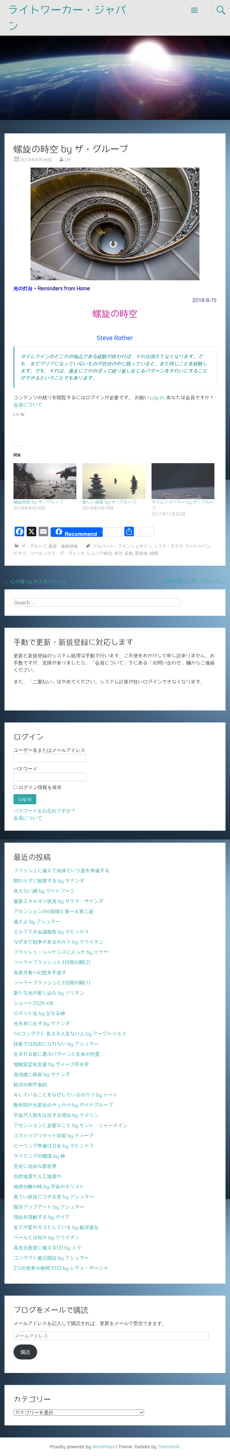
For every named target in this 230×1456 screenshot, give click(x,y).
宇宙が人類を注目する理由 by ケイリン (56, 1115)
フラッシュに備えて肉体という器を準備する (61, 870)
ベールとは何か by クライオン (46, 1237)
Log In (157, 397)
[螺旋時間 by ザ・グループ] (44, 481)
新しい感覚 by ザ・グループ (109, 502)
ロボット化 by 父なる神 (39, 1013)
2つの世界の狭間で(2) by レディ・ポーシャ (60, 1268)
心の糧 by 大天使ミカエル (35, 581)
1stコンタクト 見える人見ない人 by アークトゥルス (69, 1033)
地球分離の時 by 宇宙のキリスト (48, 1186)
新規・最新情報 (63, 546)
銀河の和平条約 (30, 1084)
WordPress (103, 1447)
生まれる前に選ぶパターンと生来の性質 (56, 1054)
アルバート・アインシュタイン (122, 546)
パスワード (25, 768)
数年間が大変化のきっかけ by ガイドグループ (63, 1105)
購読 (25, 1352)
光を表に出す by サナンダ (41, 1023)
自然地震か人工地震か (37, 1176)
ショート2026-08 (33, 1003)
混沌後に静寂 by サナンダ (41, 1074)
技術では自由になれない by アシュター (56, 1043)
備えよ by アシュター (36, 921)
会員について (27, 404)
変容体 (141, 553)
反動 (129, 553)
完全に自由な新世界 (35, 1166)
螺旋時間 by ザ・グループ (38, 502)
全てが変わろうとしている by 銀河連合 (56, 1227)
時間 (154, 553)
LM (68, 160)
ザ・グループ (33, 546)
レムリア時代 (99, 553)
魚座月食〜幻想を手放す (39, 972)
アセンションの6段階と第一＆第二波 (53, 911)
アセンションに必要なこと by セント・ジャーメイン (70, 1125)
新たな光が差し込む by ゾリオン (48, 992)
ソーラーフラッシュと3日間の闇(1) (51, 982)
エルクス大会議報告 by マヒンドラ (51, 931)
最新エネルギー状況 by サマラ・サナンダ (58, 901)
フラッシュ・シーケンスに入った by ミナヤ (60, 952)
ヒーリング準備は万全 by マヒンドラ (53, 1145)
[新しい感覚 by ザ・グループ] (113, 481)
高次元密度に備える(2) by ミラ (47, 1247)
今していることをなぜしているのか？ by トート (65, 1094)
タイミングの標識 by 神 (39, 1156)
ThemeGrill (168, 1447)
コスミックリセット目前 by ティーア (53, 1135)
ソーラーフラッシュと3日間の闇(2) (51, 962)
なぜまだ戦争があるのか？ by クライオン (58, 941)
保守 (118, 553)
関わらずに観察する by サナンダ (48, 880)
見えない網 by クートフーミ (44, 891)
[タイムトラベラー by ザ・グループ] (183, 481)
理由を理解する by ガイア (41, 1217)
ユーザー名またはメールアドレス (49, 750)
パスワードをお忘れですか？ (44, 810)
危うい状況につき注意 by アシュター (53, 1196)
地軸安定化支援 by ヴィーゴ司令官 (51, 1064)
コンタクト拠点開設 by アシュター (51, 1257)
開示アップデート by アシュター (48, 1206)
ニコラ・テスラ (168, 546)
